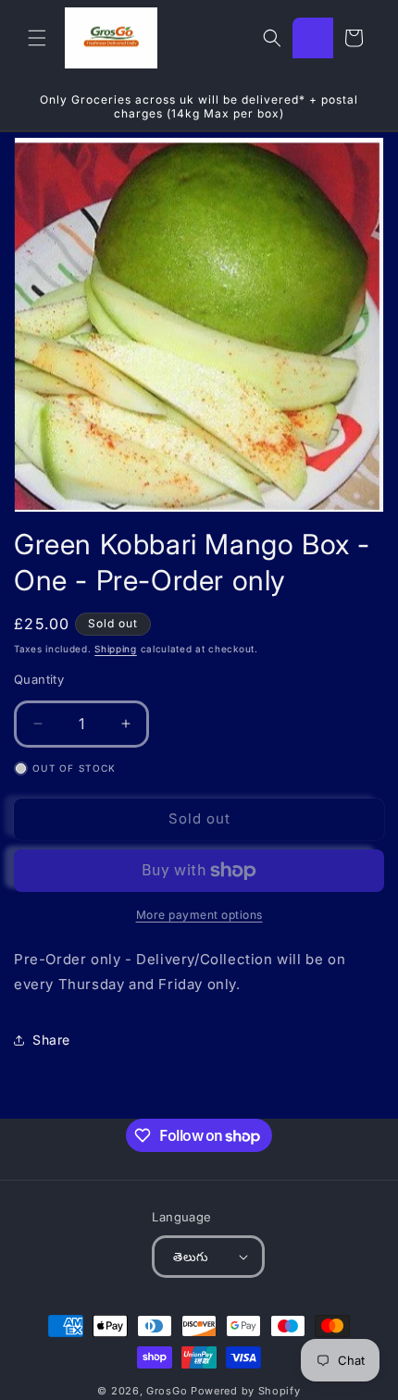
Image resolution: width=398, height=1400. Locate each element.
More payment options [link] (199, 915)
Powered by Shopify (246, 1390)
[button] (37, 38)
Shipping (115, 648)
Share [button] (51, 1039)
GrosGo (166, 1390)
